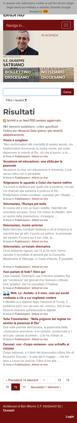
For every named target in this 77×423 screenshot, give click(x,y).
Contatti (8, 410)
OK (45, 11)
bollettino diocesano (18, 75)
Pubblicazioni (22, 156)
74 (67, 380)
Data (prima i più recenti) (46, 131)
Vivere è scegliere (15, 140)
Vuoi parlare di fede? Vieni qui (24, 272)
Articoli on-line (40, 156)
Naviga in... (15, 25)
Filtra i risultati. (15, 100)
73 (59, 380)
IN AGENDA (49, 35)
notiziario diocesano (53, 75)
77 (24, 387)
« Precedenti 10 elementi (22, 380)
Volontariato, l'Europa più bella (24, 204)
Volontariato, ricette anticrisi (23, 225)
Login (70, 416)
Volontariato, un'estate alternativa (26, 246)
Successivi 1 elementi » (46, 387)
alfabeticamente (13, 135)
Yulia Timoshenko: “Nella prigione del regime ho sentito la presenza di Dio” (37, 321)
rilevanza (24, 131)
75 (7, 387)
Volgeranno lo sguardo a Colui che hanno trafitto (37, 182)
